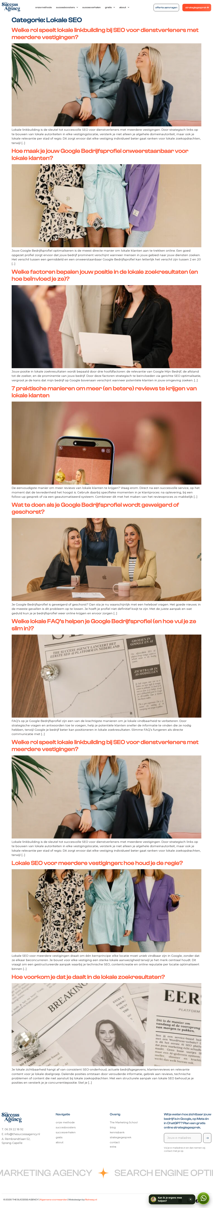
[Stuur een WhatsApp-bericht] (203, 1198)
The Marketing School (124, 1122)
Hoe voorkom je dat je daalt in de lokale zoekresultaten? (88, 977)
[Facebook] (197, 1201)
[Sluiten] (190, 1199)
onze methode (43, 7)
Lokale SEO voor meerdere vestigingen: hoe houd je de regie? (97, 863)
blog (113, 1127)
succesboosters (65, 7)
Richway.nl (91, 1199)
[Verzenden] (207, 1138)
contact (115, 1142)
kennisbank (117, 1132)
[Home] (11, 7)
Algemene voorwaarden (53, 1199)
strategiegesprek (120, 1137)
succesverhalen (91, 7)
